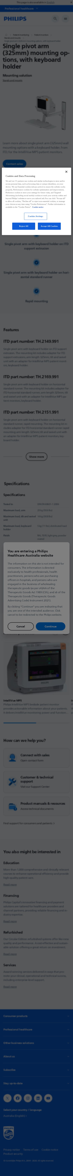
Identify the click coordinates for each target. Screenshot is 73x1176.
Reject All (23, 226)
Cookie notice (37, 207)
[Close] (66, 172)
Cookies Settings (35, 216)
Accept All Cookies (49, 226)
